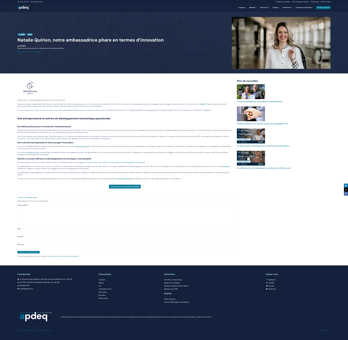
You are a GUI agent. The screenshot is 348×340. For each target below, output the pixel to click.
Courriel (20, 236)
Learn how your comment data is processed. (63, 256)
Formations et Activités (304, 7)
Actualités (21, 34)
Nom (19, 229)
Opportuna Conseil (82, 146)
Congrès (225, 166)
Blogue (29, 34)
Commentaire (22, 205)
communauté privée (32, 152)
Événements (287, 7)
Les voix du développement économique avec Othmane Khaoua (259, 102)
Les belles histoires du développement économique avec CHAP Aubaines (263, 146)
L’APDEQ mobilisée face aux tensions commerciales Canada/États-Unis (262, 124)
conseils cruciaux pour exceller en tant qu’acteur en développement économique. (115, 162)
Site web (20, 244)
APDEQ (202, 104)
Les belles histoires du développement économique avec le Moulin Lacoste (264, 168)
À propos (241, 7)
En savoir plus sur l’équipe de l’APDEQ (125, 187)
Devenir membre (323, 7)
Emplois (275, 7)
